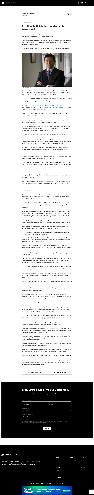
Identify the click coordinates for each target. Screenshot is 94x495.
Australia (71, 457)
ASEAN (70, 464)
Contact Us (84, 460)
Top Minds (62, 3)
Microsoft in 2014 (49, 107)
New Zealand (72, 460)
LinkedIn (83, 467)
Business (39, 3)
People (31, 3)
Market (45, 3)
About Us (83, 457)
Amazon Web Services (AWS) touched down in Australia (47, 106)
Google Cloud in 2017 (61, 107)
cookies (36, 483)
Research (58, 467)
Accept (57, 483)
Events (57, 470)
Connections (54, 3)
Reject (62, 483)
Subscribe (83, 464)
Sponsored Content (60, 474)
